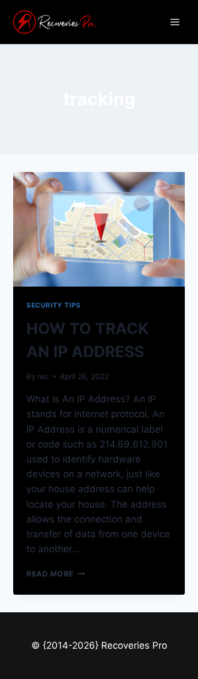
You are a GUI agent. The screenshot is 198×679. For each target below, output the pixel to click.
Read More (55, 573)
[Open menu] (174, 21)
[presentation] (99, 229)
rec (43, 376)
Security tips (53, 305)
